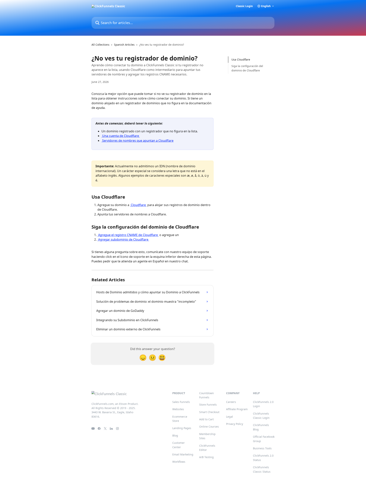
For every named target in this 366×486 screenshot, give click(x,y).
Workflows (178, 461)
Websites (178, 409)
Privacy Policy (234, 424)
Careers (231, 402)
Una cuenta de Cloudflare (120, 136)
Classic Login (244, 6)
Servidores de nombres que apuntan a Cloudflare (137, 140)
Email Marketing (182, 454)
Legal (229, 416)
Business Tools (262, 448)
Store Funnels (208, 404)
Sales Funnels (181, 402)
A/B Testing (206, 457)
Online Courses (209, 426)
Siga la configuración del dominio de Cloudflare (247, 68)
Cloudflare (138, 205)
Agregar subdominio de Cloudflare (123, 239)
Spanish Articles (124, 44)
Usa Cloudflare (240, 59)
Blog (175, 435)
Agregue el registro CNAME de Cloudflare (128, 235)
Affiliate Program (237, 409)
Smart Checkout (209, 412)
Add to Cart (206, 419)
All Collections (100, 44)
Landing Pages (181, 428)
